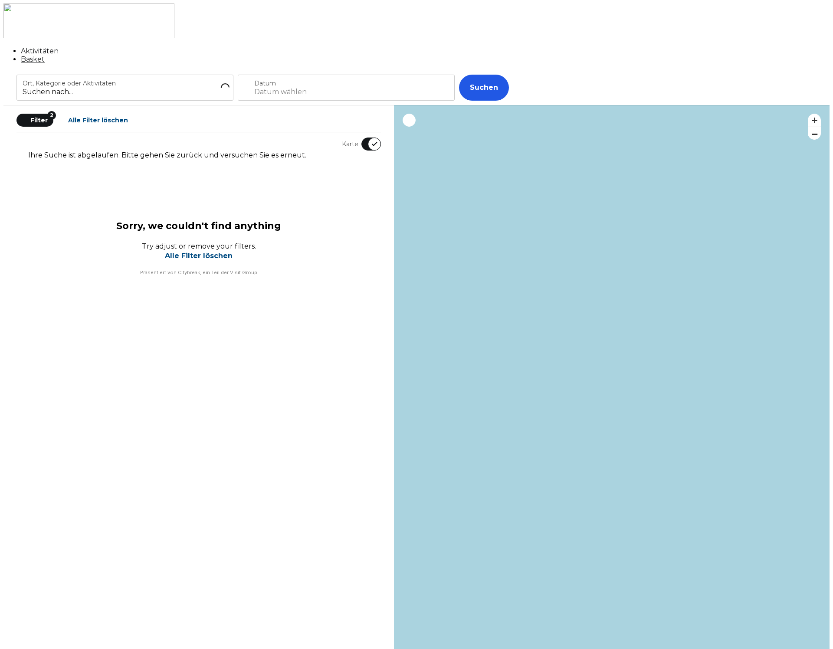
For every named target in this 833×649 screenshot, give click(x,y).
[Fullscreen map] (409, 120)
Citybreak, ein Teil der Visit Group (217, 272)
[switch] (365, 144)
